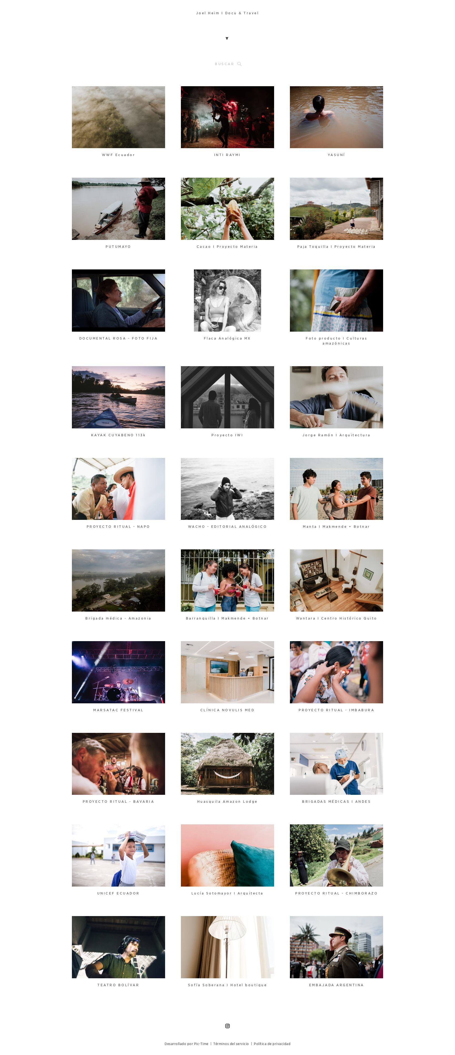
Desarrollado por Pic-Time (187, 1044)
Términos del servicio (231, 1044)
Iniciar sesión (88, 93)
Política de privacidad (272, 1044)
